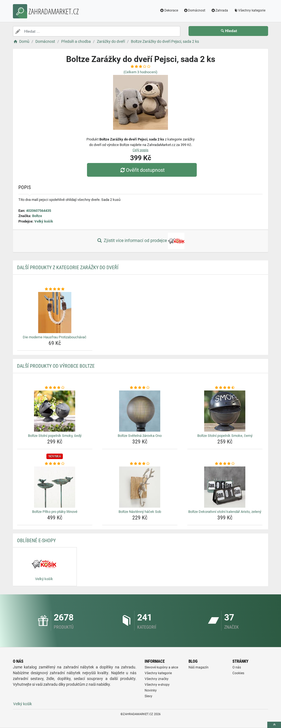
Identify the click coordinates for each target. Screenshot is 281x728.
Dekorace (171, 10)
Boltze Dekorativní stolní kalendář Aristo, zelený (224, 512)
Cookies (238, 673)
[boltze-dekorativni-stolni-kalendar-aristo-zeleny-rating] (224, 463)
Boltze (37, 216)
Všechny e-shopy (157, 685)
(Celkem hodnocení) (140, 72)
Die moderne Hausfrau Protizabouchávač (54, 337)
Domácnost (196, 10)
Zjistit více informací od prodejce (135, 240)
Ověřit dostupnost (145, 170)
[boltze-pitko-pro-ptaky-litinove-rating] (54, 463)
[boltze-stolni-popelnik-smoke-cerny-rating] (224, 387)
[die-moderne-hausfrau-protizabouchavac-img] (54, 312)
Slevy (148, 696)
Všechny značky (156, 679)
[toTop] (274, 725)
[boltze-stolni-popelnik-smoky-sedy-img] (54, 411)
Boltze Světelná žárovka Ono (140, 436)
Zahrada (221, 10)
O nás (236, 667)
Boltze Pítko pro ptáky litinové (54, 512)
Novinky (151, 690)
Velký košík (43, 221)
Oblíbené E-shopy (36, 540)
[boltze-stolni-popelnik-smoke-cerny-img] (224, 411)
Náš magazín (199, 667)
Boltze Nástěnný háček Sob (140, 512)
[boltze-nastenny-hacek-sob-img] (139, 487)
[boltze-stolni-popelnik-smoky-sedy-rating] (54, 387)
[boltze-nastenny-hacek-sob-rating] (139, 463)
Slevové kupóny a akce (161, 667)
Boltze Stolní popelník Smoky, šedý (55, 436)
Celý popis (140, 150)
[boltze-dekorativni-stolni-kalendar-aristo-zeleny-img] (224, 487)
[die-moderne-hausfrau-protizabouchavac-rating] (54, 289)
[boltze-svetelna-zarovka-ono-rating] (139, 387)
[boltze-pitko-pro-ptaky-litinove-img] (54, 487)
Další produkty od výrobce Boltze (56, 366)
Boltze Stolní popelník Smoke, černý (224, 436)
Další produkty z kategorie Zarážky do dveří (68, 267)
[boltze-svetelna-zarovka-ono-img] (139, 411)
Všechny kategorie (251, 10)
